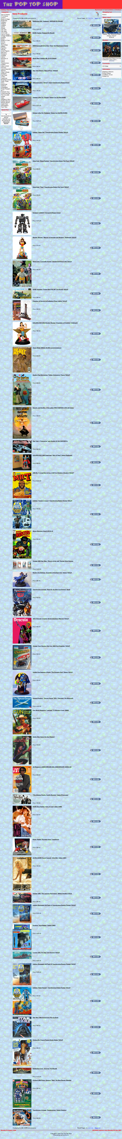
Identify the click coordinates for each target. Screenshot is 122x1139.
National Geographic (4, 86)
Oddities (3, 25)
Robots (3, 28)
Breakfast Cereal (6, 79)
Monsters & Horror (4, 59)
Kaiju (2, 98)
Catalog (3, 10)
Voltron (3, 57)
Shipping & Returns (107, 71)
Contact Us (105, 76)
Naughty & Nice (5, 99)
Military (3, 46)
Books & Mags (5, 19)
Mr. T (2, 90)
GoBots (3, 64)
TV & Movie (4, 16)
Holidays (3, 22)
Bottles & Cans (5, 40)
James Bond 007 (6, 69)
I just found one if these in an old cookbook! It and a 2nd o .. (111, 58)
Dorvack (3, 67)
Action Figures (5, 51)
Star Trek (3, 29)
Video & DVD (5, 66)
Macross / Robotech (4, 53)
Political (3, 23)
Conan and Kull (5, 93)
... (93, 18)
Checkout (118, 10)
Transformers (5, 63)
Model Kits (4, 20)
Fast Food (4, 75)
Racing (3, 49)
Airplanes (4, 73)
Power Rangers (5, 89)
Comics (3, 17)
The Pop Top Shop (66, 1133)
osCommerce (65, 1135)
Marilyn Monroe (5, 101)
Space (3, 61)
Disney (3, 42)
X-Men (3, 76)
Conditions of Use (107, 74)
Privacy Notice (106, 73)
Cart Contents (108, 10)
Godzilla (3, 55)
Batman (3, 70)
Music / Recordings (4, 44)
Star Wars (4, 31)
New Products (11, 10)
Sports (3, 26)
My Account (99, 10)
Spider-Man (4, 104)
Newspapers (4, 105)
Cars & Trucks (5, 34)
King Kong (4, 84)
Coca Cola (4, 33)
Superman (4, 78)
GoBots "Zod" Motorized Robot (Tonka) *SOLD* (112, 35)
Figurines (3, 48)
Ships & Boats (5, 72)
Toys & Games (5, 14)
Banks (3, 39)
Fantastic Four (5, 92)
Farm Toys (4, 107)
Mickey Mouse (5, 102)
